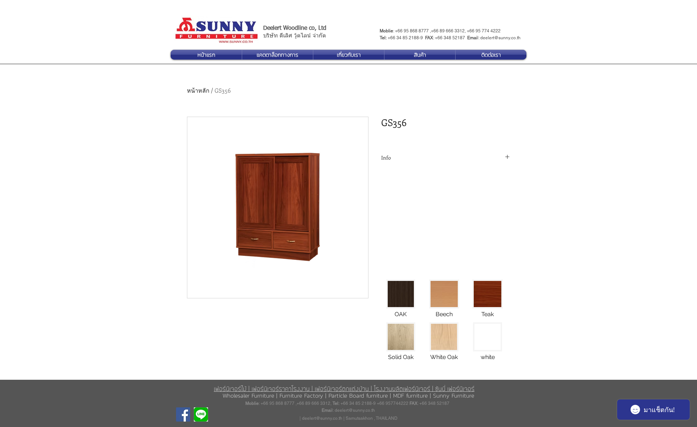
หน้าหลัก (198, 90)
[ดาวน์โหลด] (201, 414)
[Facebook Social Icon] (183, 414)
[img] (401, 300)
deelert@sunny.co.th (500, 37)
